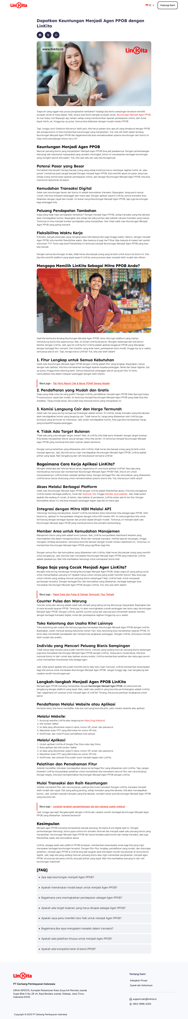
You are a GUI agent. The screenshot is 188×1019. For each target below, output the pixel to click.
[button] (40, 35)
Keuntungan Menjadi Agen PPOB (134, 114)
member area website (116, 494)
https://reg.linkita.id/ (94, 720)
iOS (94, 494)
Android (87, 494)
